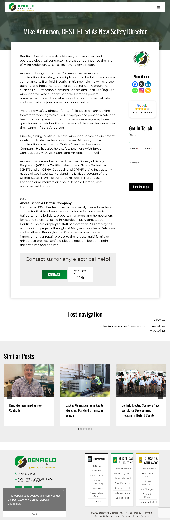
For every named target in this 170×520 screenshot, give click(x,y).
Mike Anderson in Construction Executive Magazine (132, 326)
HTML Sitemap (141, 516)
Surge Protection (147, 483)
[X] (141, 84)
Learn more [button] (14, 503)
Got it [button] (34, 514)
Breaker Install (148, 468)
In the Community (96, 482)
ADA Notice (107, 516)
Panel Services (122, 483)
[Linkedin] (148, 84)
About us (96, 465)
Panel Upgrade (122, 473)
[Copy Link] (148, 90)
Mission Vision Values (96, 494)
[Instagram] (141, 90)
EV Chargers (147, 489)
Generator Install (148, 502)
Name (133, 135)
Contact (96, 470)
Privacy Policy (133, 512)
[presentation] (29, 380)
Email (148, 148)
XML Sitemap (123, 516)
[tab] (78, 429)
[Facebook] (135, 84)
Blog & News (96, 488)
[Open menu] (158, 7)
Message (135, 162)
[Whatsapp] (135, 90)
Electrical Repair (122, 468)
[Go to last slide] (9, 395)
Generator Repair (147, 495)
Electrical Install (122, 478)
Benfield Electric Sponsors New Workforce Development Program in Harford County (140, 410)
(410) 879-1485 (27, 473)
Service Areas (96, 475)
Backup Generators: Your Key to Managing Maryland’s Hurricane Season (85, 410)
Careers (97, 501)
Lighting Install (122, 488)
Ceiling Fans (122, 497)
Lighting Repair (122, 493)
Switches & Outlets (148, 475)
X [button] (64, 491)
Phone (134, 148)
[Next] (160, 395)
